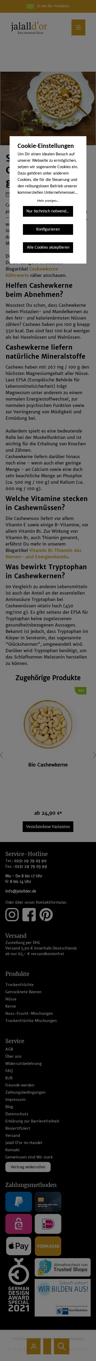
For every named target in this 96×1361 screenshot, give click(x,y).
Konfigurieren (48, 229)
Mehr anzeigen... (48, 201)
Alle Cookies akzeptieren (48, 247)
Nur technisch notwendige (48, 211)
